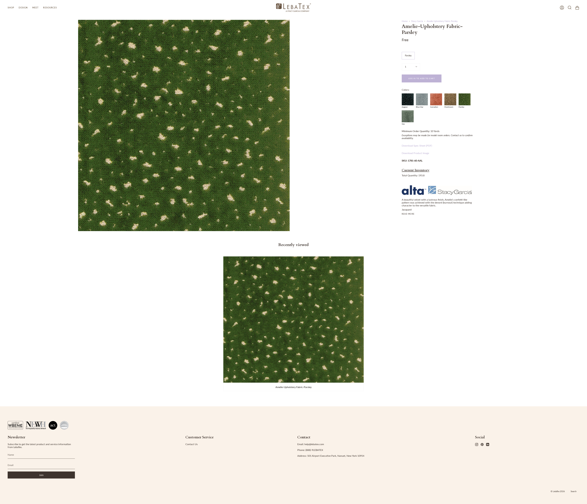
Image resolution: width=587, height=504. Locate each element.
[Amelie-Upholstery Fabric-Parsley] (293, 319)
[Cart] (577, 7)
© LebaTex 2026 (558, 491)
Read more (408, 214)
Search (573, 491)
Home (405, 21)
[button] (10, 7)
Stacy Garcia (417, 21)
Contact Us (191, 444)
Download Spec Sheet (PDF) (417, 145)
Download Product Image (415, 153)
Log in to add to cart (421, 78)
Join (41, 474)
